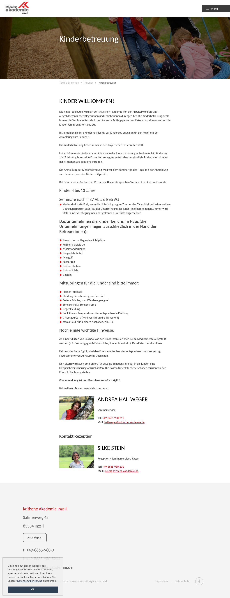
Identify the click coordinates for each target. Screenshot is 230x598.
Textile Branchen (18, 8)
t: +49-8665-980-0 (38, 550)
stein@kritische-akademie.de (121, 471)
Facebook (199, 580)
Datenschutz (182, 581)
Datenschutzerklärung (29, 580)
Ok (32, 589)
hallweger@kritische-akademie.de (124, 422)
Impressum (161, 581)
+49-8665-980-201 (113, 466)
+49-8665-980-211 (113, 418)
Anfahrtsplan (34, 537)
